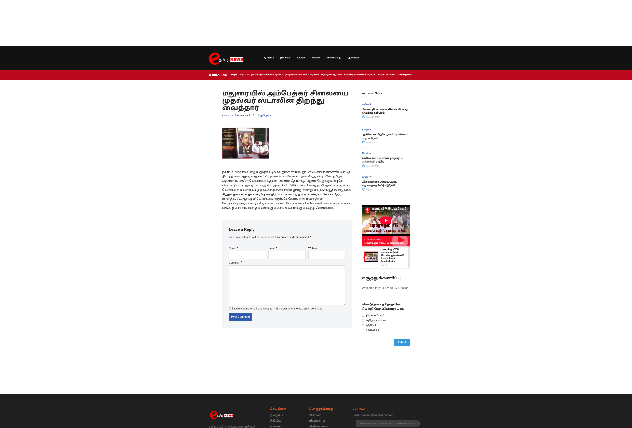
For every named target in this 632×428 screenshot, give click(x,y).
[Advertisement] (99, 23)
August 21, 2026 (372, 117)
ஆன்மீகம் (353, 58)
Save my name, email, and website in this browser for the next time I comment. (277, 308)
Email (272, 248)
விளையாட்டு (334, 58)
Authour (229, 115)
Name (233, 248)
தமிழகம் (269, 58)
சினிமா (315, 58)
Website (313, 248)
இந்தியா (285, 58)
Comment (235, 263)
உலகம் (301, 58)
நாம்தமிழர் (372, 330)
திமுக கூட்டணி (375, 315)
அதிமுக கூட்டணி (376, 320)
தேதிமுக (371, 325)
